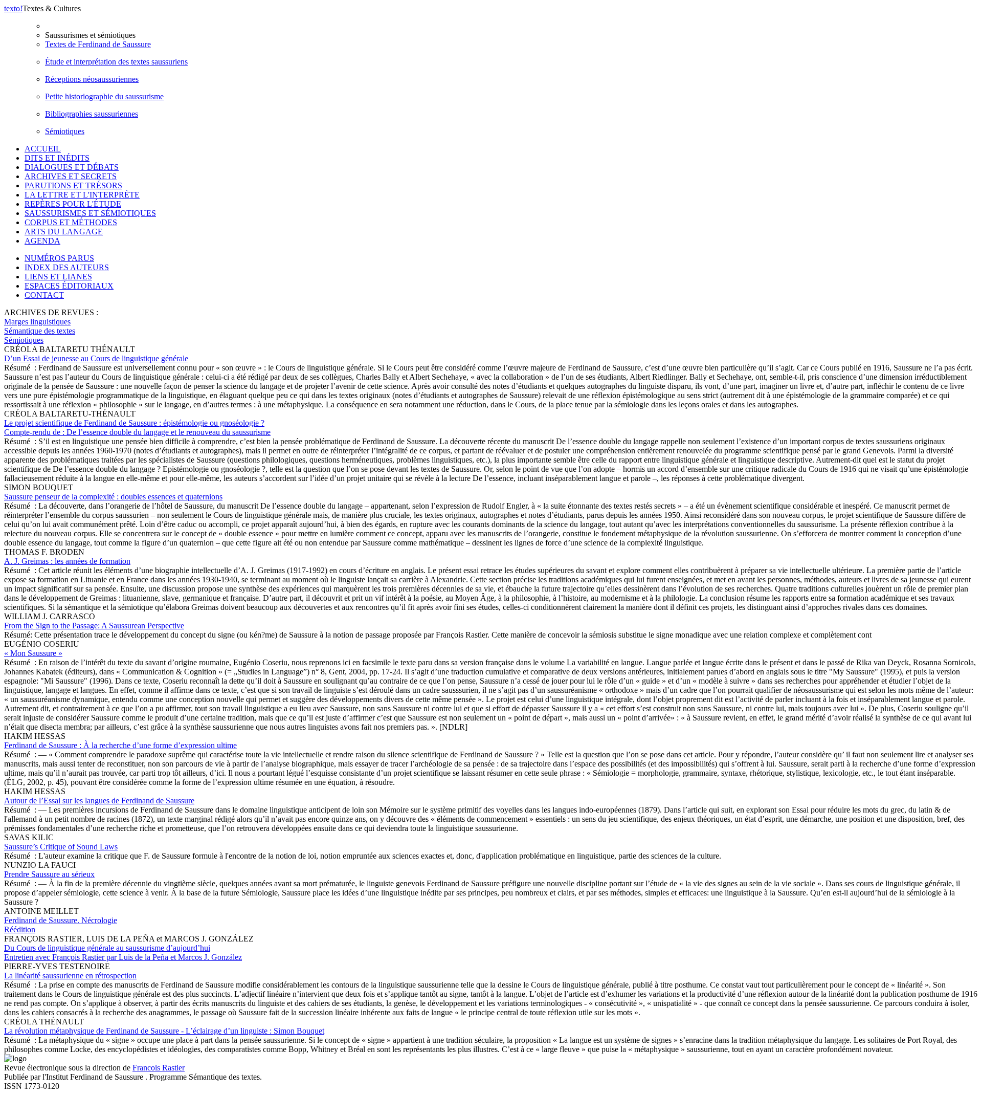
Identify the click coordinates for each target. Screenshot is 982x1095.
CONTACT (44, 295)
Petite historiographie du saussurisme (104, 96)
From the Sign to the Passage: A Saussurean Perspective (94, 625)
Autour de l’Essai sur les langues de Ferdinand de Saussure (99, 800)
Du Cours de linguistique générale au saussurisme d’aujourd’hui (123, 952)
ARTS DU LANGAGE (64, 231)
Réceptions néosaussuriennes (92, 79)
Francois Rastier (158, 1067)
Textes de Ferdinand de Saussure (98, 44)
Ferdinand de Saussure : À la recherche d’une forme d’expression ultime (120, 745)
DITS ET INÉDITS (57, 158)
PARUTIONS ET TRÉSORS (73, 185)
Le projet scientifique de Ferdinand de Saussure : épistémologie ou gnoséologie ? (137, 427)
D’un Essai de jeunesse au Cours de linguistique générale (96, 358)
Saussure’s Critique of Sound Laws (61, 846)
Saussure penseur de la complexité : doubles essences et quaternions (113, 496)
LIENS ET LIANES (58, 276)
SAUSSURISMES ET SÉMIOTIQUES (90, 213)
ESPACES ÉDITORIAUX (69, 285)
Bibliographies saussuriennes (91, 114)
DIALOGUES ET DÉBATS (72, 167)
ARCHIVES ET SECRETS (71, 176)
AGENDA (42, 240)
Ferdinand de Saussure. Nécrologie (60, 925)
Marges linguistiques (37, 321)
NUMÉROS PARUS (59, 258)
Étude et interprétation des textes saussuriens (116, 61)
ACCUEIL (43, 148)
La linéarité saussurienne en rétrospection (70, 975)
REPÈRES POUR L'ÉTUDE (73, 204)
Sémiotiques (64, 131)
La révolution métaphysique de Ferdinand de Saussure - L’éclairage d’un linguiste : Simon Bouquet (164, 1030)
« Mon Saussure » (33, 653)
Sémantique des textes (39, 330)
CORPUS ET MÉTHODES (71, 222)
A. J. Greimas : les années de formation (67, 561)
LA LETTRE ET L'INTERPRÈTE (82, 194)
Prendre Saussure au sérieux (49, 874)
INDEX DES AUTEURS (67, 267)
